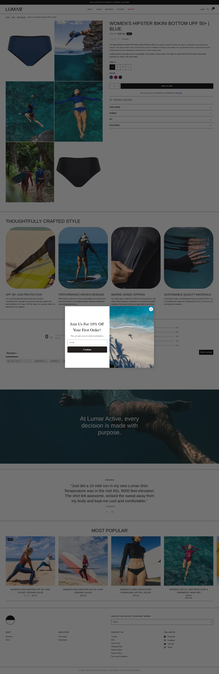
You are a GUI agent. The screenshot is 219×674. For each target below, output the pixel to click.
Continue (87, 349)
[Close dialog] (151, 309)
